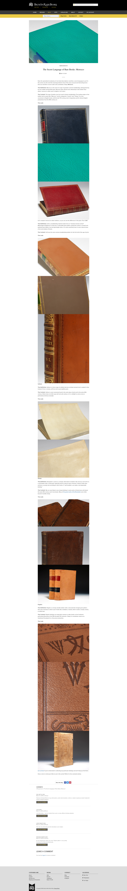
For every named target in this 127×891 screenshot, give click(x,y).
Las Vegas (54, 7)
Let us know (41, 770)
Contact (80, 12)
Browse (42, 12)
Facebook (67, 876)
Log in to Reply (42, 802)
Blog (49, 12)
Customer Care (33, 873)
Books (49, 873)
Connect (67, 873)
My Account (90, 12)
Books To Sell (50, 879)
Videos (81, 16)
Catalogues (64, 12)
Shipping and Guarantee (34, 879)
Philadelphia (45, 7)
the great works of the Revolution (72, 492)
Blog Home (63, 16)
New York (36, 7)
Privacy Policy (57, 888)
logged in (44, 855)
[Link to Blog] (43, 4)
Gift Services (32, 878)
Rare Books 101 (73, 16)
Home (34, 12)
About (73, 12)
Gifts (55, 12)
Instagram (67, 878)
